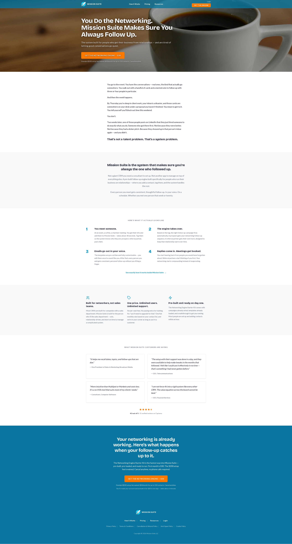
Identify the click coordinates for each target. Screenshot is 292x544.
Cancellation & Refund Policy (147, 526)
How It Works (134, 4)
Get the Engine (201, 5)
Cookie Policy (181, 526)
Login (209, 1)
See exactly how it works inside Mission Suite (146, 272)
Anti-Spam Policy (167, 526)
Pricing (147, 4)
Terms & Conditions (126, 526)
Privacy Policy (111, 526)
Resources (159, 4)
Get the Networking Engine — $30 (103, 55)
